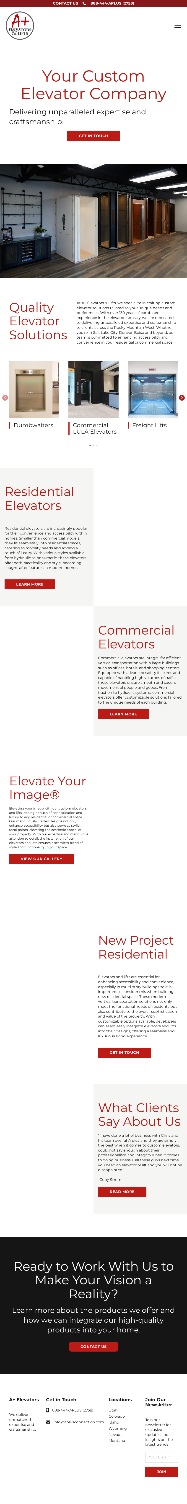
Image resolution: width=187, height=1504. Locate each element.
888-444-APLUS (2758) (112, 3)
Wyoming (118, 1428)
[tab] (90, 445)
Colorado (117, 1416)
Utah (113, 1410)
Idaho (114, 1422)
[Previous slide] (5, 398)
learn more (123, 714)
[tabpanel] (34, 395)
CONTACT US (65, 3)
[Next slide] (182, 398)
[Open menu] (177, 25)
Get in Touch (93, 136)
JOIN (161, 1472)
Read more (122, 1192)
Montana (117, 1440)
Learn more (30, 584)
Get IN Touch (124, 1052)
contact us (94, 1347)
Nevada (115, 1434)
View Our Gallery (41, 859)
